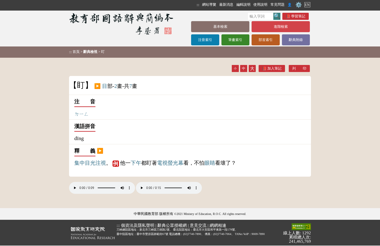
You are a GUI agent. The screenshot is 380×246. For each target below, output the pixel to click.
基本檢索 (220, 26)
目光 (90, 163)
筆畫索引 (235, 40)
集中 (79, 163)
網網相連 (218, 225)
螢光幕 (175, 163)
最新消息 (226, 4)
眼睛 (210, 163)
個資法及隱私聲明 (137, 225)
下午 (136, 163)
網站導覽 (209, 4)
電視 (162, 163)
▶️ (97, 86)
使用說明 (260, 4)
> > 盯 (87, 52)
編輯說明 (243, 4)
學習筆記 (298, 16)
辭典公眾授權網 (172, 225)
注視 (100, 163)
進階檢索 (281, 26)
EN (307, 5)
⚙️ (298, 5)
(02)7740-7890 (192, 234)
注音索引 (205, 40)
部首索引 (266, 40)
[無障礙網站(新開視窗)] (301, 227)
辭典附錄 (296, 40)
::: (198, 5)
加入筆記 (274, 68)
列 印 (299, 68)
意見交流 (198, 225)
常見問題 (277, 4)
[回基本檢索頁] (121, 24)
